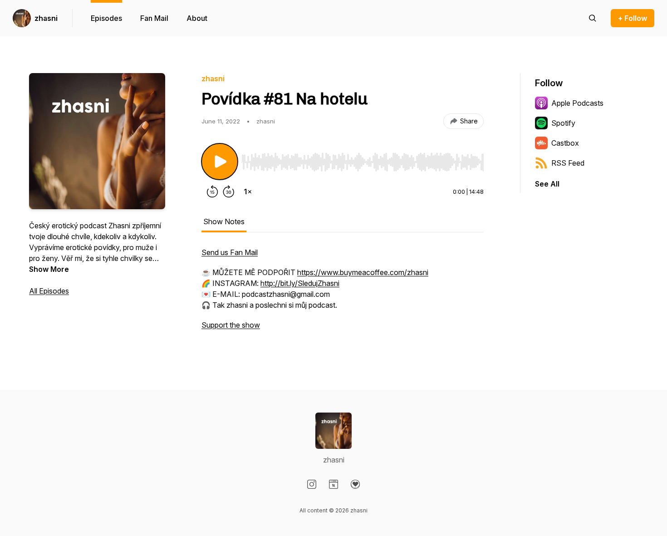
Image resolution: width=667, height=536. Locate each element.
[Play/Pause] (219, 161)
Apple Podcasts (577, 103)
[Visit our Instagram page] (311, 484)
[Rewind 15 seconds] (212, 191)
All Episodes (49, 290)
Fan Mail (154, 18)
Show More (49, 269)
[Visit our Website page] (333, 484)
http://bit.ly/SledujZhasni (299, 283)
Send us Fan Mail (229, 252)
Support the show (230, 324)
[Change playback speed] (248, 191)
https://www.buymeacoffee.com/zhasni (362, 272)
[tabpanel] (342, 293)
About (196, 18)
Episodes (106, 18)
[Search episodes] (592, 18)
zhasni (46, 18)
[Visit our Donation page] (355, 484)
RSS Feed (567, 162)
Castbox (565, 143)
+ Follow (632, 18)
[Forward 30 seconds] (228, 191)
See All (547, 183)
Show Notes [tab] (224, 221)
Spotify (563, 123)
